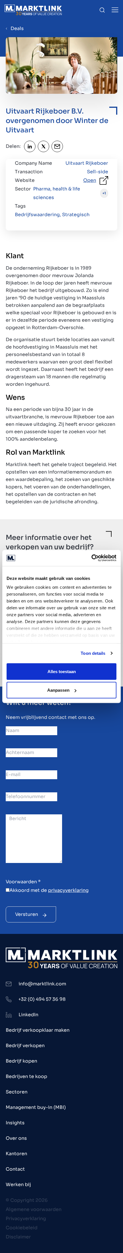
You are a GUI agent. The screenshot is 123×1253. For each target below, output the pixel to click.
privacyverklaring (68, 890)
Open (89, 180)
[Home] (33, 10)
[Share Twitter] (43, 146)
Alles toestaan (61, 671)
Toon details (93, 653)
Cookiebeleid (21, 1228)
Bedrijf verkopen (25, 1046)
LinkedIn (28, 1015)
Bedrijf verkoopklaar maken (38, 1030)
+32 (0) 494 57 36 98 (42, 999)
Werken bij (18, 1185)
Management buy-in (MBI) (36, 1107)
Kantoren (16, 1154)
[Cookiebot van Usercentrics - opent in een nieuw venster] (91, 558)
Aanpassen (58, 690)
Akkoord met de (49, 890)
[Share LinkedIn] (29, 146)
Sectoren (16, 1092)
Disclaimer (18, 1237)
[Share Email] (57, 146)
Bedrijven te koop (26, 1076)
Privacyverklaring (26, 1219)
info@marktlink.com (42, 984)
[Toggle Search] (102, 10)
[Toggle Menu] (115, 9)
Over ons (16, 1138)
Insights (15, 1123)
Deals (17, 28)
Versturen (26, 914)
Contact (15, 1169)
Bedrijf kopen (21, 1061)
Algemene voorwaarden (33, 1209)
